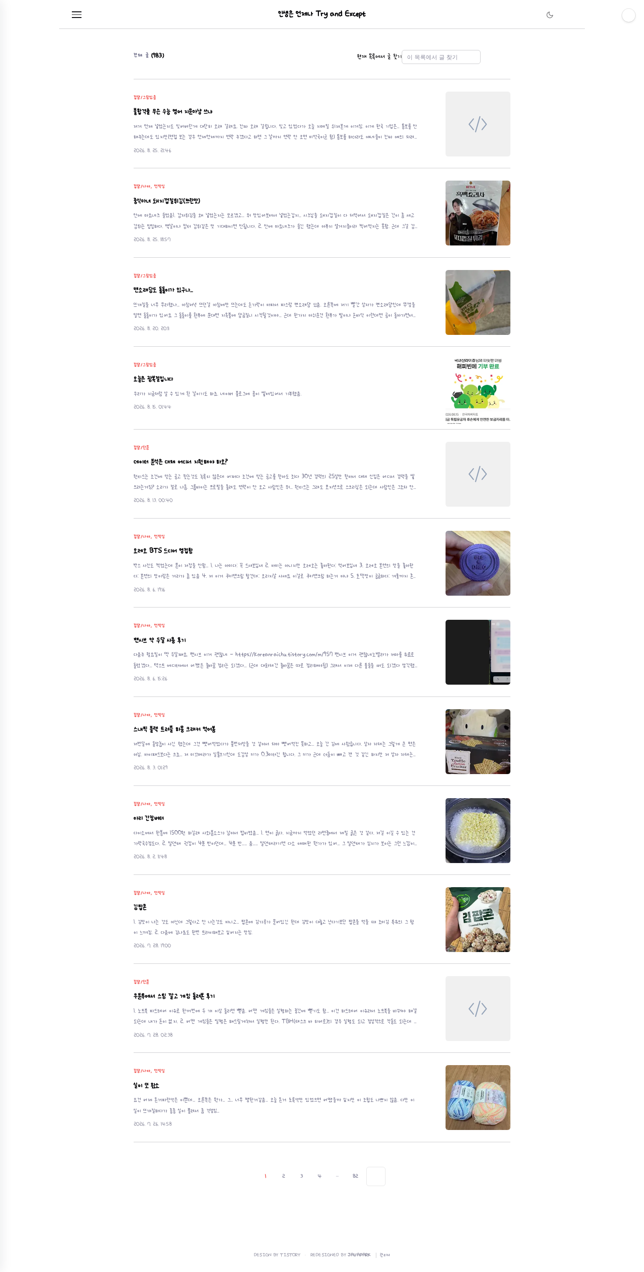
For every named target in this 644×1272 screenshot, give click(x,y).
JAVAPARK (359, 1255)
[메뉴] (76, 15)
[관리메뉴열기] (628, 15)
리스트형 (505, 57)
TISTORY (290, 1255)
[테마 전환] (550, 15)
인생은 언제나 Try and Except (322, 14)
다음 (376, 1176)
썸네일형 (493, 57)
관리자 (385, 1255)
